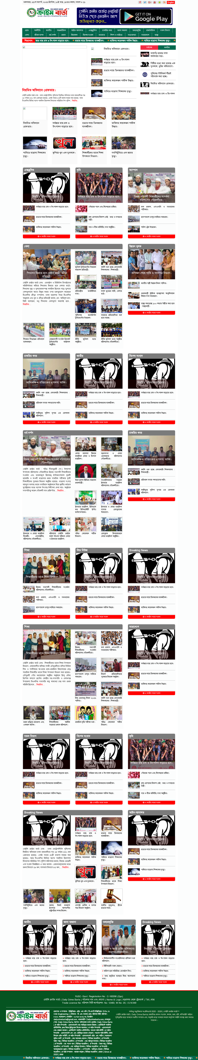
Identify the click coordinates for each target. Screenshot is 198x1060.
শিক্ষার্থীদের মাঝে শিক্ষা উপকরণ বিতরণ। (46, 577)
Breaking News (138, 550)
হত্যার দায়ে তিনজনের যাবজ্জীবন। (45, 40)
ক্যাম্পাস (133, 170)
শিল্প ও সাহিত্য (116, 35)
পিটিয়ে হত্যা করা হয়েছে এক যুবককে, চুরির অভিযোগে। (163, 65)
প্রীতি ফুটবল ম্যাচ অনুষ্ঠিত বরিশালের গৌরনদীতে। (111, 340)
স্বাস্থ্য (156, 35)
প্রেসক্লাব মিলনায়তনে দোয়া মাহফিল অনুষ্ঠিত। (111, 535)
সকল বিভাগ (165, 30)
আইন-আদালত (77, 30)
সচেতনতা (132, 35)
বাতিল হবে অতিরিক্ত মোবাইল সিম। (117, 971)
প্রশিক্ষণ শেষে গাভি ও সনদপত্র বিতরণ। (151, 273)
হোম (27, 30)
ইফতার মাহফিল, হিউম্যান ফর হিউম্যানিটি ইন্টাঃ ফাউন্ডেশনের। (85, 509)
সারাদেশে (145, 35)
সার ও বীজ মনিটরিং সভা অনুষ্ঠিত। (102, 227)
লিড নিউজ (82, 550)
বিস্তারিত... (75, 101)
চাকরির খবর (107, 30)
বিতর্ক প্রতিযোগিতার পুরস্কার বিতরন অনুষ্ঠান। (111, 675)
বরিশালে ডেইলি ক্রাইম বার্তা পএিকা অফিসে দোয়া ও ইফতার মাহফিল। (59, 536)
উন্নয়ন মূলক (135, 246)
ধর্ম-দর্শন (52, 35)
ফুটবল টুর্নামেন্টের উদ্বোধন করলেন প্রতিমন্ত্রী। (85, 268)
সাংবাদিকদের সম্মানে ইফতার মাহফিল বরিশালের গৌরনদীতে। (111, 483)
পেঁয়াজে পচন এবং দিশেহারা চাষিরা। (103, 206)
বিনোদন (74, 35)
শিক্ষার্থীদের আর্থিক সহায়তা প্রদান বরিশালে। (59, 723)
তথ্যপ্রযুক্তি (137, 30)
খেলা (27, 35)
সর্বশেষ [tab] (149, 47)
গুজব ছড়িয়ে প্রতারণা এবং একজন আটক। (33, 723)
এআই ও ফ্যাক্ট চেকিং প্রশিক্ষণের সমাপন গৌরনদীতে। (119, 950)
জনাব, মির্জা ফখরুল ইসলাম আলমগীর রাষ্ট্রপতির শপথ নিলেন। (59, 908)
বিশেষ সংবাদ (88, 35)
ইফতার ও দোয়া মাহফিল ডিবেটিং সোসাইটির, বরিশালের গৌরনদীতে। (33, 536)
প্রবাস (63, 35)
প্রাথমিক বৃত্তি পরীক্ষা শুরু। (85, 722)
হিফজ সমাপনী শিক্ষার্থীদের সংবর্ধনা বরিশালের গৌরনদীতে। (151, 198)
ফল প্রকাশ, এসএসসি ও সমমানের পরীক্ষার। (111, 648)
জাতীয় (48, 30)
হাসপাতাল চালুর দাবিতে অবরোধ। (154, 217)
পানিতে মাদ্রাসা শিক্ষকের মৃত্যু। (113, 40)
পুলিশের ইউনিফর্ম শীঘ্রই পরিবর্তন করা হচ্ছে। (161, 75)
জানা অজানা (122, 30)
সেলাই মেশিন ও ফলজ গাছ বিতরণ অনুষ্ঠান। (85, 906)
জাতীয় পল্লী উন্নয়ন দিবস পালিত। (154, 283)
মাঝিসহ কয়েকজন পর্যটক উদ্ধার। (80, 40)
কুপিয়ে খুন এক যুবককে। (143, 40)
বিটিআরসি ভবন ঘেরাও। (112, 966)
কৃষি (79, 170)
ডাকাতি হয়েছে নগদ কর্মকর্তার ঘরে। (159, 55)
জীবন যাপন (39, 35)
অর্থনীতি (37, 30)
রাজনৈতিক (150, 30)
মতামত (102, 35)
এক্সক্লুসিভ (93, 30)
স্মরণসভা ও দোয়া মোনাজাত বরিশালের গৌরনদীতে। (111, 456)
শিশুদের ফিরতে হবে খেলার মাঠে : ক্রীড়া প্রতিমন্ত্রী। (47, 274)
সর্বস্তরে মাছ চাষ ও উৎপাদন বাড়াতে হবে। (29, 1058)
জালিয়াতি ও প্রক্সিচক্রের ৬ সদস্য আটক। (46, 382)
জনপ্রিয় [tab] (167, 47)
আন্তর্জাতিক (61, 30)
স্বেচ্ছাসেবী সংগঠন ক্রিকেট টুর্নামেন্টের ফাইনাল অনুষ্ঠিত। (59, 342)
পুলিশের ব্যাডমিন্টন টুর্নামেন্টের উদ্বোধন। (85, 316)
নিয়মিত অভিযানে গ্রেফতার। (39, 90)
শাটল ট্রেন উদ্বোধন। (149, 227)
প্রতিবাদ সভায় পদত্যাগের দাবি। (48, 402)
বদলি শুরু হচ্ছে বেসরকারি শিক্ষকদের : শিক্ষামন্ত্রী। (111, 268)
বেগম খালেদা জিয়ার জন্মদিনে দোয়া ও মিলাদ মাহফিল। (85, 456)
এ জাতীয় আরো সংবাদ (47, 236)
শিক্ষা (26, 550)
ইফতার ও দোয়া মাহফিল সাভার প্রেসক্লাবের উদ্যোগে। (111, 509)
